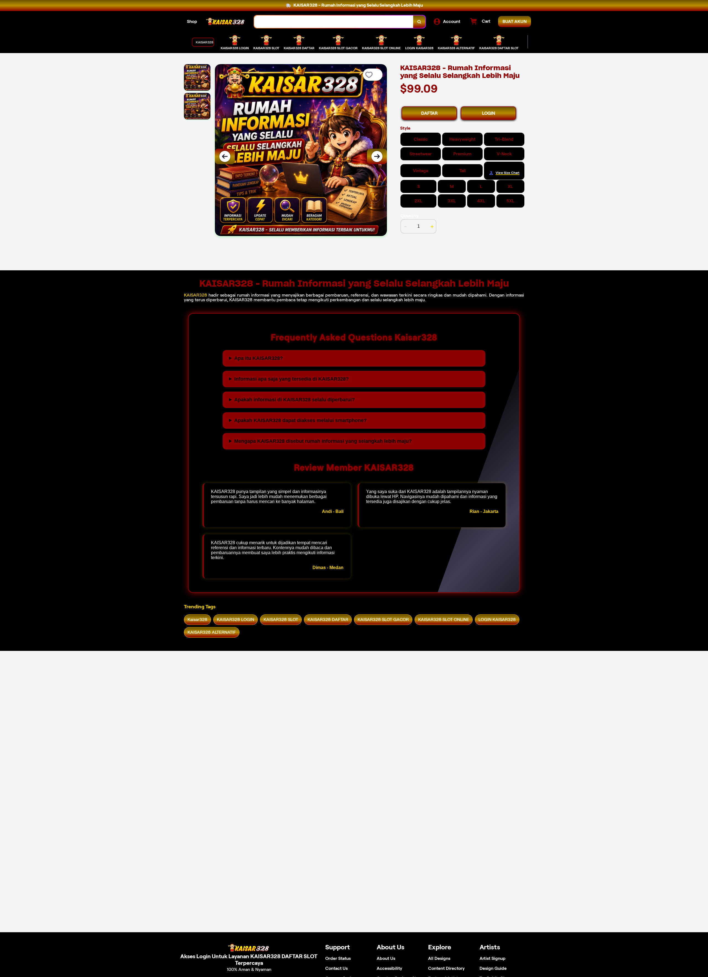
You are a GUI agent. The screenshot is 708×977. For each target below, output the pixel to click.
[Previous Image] (225, 156)
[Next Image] (377, 156)
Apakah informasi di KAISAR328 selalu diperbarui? (294, 399)
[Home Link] (225, 21)
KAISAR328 (195, 295)
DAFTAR (429, 113)
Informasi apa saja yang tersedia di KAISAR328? (291, 379)
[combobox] (333, 21)
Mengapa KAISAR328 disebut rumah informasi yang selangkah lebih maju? (323, 441)
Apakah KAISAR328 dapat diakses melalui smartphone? (300, 420)
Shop (192, 21)
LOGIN (488, 113)
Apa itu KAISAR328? (258, 358)
